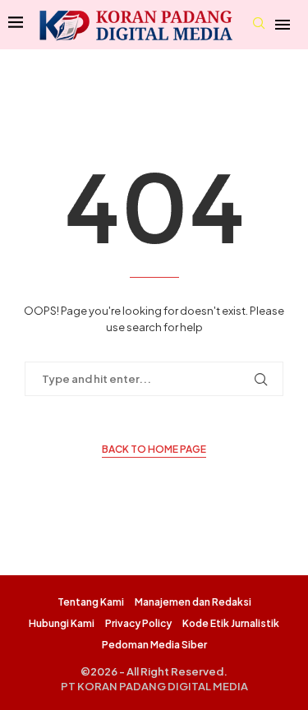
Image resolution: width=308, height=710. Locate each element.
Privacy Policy (138, 623)
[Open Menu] (282, 24)
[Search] (259, 24)
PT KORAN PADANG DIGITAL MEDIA (154, 686)
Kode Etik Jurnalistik (230, 623)
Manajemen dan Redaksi (193, 602)
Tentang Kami (90, 602)
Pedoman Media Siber (154, 645)
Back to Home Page (154, 449)
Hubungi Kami (61, 623)
